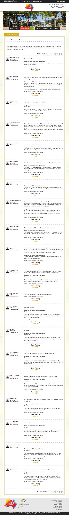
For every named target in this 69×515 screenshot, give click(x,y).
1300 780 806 (57, 7)
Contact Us (56, 28)
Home (11, 28)
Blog (51, 28)
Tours (32, 28)
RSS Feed (21, 506)
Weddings (38, 28)
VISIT (51, 4)
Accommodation (25, 28)
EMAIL (57, 4)
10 (60, 53)
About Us (17, 28)
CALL (62, 4)
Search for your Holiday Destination (15, 14)
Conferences (45, 28)
